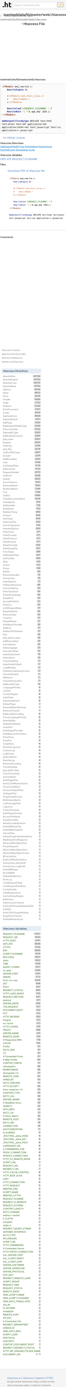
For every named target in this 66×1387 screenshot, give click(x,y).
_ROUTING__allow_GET (22, 1139)
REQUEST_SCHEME (22, 1205)
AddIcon (22, 627)
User (22, 462)
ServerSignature (22, 525)
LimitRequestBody (22, 607)
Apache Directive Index (14, 354)
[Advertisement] (33, 48)
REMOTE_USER (22, 1076)
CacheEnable (22, 889)
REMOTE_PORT (22, 1314)
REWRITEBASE (22, 1069)
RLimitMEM (22, 872)
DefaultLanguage (22, 594)
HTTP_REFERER (22, 1016)
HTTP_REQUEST (22, 1185)
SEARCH (22, 1105)
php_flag (22, 448)
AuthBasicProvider (22, 624)
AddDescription (22, 641)
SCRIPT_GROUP (22, 1281)
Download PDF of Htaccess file (26, 170)
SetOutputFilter (22, 465)
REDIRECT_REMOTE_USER (22, 1278)
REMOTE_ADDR (22, 1036)
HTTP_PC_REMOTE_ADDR (22, 1158)
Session (22, 515)
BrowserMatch (22, 485)
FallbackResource (22, 584)
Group (22, 568)
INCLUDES (22, 957)
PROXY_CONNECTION (22, 1152)
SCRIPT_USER (22, 1334)
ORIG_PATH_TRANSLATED (22, 1301)
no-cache (22, 1023)
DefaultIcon (22, 657)
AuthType (22, 518)
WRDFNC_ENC (22, 1188)
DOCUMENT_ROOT (22, 1009)
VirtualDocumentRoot (22, 498)
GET (22, 983)
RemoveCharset (22, 710)
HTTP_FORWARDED (22, 1245)
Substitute (22, 697)
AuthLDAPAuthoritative (22, 859)
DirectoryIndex (22, 429)
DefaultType (22, 703)
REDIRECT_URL (22, 1168)
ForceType (22, 551)
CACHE (22, 1043)
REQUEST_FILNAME (22, 1198)
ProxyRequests (22, 846)
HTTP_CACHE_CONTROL (22, 1172)
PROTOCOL (22, 1337)
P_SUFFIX (22, 1218)
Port (22, 492)
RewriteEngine (7, 149)
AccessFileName (22, 816)
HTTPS (22, 947)
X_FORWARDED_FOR (22, 1149)
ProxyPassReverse (22, 796)
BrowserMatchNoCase (22, 707)
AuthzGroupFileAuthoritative (22, 836)
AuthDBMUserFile (22, 826)
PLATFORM (22, 1307)
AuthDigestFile (22, 780)
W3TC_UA (22, 1112)
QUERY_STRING (22, 966)
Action (22, 564)
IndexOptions (22, 581)
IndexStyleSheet (22, 654)
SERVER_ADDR (22, 1003)
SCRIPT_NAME (22, 1192)
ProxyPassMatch (22, 786)
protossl (22, 1000)
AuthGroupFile (22, 548)
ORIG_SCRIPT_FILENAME (22, 1298)
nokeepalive (22, 1066)
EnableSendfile (22, 819)
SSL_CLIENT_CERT (22, 1261)
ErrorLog (22, 879)
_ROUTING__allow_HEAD (22, 1135)
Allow (22, 392)
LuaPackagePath (22, 803)
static (22, 960)
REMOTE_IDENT (22, 1291)
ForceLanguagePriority (22, 717)
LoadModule (22, 667)
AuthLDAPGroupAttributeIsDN (22, 905)
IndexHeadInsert (22, 700)
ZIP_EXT (22, 1317)
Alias (22, 561)
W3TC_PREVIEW (22, 1082)
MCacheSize (22, 856)
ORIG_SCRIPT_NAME (22, 1294)
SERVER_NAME (22, 1033)
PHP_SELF (22, 1274)
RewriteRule (22, 149)
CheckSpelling (22, 660)
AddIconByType (22, 684)
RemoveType (22, 614)
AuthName (22, 508)
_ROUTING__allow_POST (22, 1142)
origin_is (22, 1225)
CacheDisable (22, 766)
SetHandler (22, 558)
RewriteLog (22, 760)
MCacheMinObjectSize (22, 842)
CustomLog (22, 750)
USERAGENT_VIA (22, 1145)
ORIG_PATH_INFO (22, 1331)
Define (22, 571)
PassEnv (22, 740)
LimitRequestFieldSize (22, 886)
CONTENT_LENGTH (22, 1208)
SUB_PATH (22, 1341)
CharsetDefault (22, 674)
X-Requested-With (22, 1039)
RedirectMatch (22, 488)
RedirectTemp (22, 511)
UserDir (22, 690)
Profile (22, 1046)
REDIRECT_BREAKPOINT (22, 1324)
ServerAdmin (22, 776)
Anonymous (22, 578)
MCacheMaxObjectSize (22, 849)
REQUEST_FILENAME (24, 159)
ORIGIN (22, 976)
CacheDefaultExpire (22, 895)
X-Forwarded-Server (22, 1248)
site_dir (22, 1304)
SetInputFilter (22, 793)
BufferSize (22, 899)
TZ (22, 1053)
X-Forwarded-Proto (22, 1056)
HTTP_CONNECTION (22, 1182)
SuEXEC (22, 909)
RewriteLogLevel (22, 746)
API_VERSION (22, 1238)
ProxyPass (22, 737)
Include (22, 455)
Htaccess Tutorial (11, 350)
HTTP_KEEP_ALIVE (22, 1175)
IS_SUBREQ (22, 1132)
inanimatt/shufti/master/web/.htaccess (23, 19)
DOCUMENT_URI (20, 1354)
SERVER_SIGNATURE (22, 1268)
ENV (22, 950)
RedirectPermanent (22, 631)
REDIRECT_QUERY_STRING (22, 1228)
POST (22, 986)
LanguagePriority (22, 687)
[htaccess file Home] (7, 4)
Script (32, 149)
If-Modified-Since (22, 1102)
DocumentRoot (22, 650)
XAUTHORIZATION (22, 1129)
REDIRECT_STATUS (22, 990)
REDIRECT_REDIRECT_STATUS (22, 1347)
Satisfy (22, 478)
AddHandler (22, 505)
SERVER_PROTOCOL (22, 1271)
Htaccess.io (14, 1378)
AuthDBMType (22, 869)
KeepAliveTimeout (22, 915)
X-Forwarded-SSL (22, 1321)
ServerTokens (22, 482)
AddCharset (22, 468)
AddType (22, 422)
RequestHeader (22, 472)
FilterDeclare (22, 541)
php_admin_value (22, 637)
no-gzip (22, 970)
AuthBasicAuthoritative (22, 733)
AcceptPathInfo (22, 601)
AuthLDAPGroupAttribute (22, 912)
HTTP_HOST (22, 940)
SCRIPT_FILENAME (22, 953)
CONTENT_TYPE (22, 1092)
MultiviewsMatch (22, 799)
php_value (22, 439)
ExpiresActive (22, 415)
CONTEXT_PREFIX (22, 1062)
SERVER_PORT (22, 973)
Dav (22, 634)
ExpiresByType (22, 432)
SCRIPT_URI (22, 1241)
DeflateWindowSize (22, 919)
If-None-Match (22, 1115)
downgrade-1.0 (22, 1072)
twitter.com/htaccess (12, 361)
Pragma (22, 1019)
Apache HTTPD (44, 1378)
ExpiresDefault (22, 419)
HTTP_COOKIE (22, 1026)
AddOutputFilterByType (18, 15)
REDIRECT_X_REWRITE (22, 1201)
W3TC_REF (22, 1122)
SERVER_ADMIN (22, 1099)
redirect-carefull (22, 1215)
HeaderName (22, 621)
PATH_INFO (22, 1109)
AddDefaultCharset (22, 435)
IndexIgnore (22, 501)
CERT (22, 1178)
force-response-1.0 (22, 1089)
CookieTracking (22, 809)
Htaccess (28, 1378)
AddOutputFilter (22, 554)
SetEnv (22, 495)
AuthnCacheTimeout (22, 902)
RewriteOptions (22, 528)
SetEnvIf (22, 475)
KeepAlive (22, 597)
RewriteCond (45, 146)
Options (22, 389)
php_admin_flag (22, 770)
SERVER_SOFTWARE (22, 1264)
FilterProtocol (22, 538)
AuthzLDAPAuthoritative (22, 783)
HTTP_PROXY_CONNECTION (22, 1251)
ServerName (22, 644)
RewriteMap (22, 720)
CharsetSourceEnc (22, 680)
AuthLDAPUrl (22, 756)
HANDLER (22, 1079)
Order (22, 402)
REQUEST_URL (22, 1165)
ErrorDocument (22, 409)
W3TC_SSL (22, 1096)
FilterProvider (22, 535)
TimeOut (22, 617)
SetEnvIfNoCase (22, 452)
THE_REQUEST (22, 1006)
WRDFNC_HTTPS (22, 1195)
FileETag (22, 445)
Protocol (22, 604)
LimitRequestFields (22, 882)
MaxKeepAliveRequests (22, 839)
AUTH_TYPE (22, 1235)
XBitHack (22, 677)
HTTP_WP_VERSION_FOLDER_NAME (22, 1351)
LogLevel (22, 806)
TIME (22, 963)
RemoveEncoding (22, 763)
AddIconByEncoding (22, 713)
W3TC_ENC (22, 1049)
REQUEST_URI (22, 937)
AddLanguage (22, 647)
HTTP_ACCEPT (22, 1086)
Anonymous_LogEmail (22, 866)
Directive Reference (12, 357)
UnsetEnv (22, 727)
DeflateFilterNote (22, 723)
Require (22, 442)
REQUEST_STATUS (22, 1288)
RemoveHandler (22, 574)
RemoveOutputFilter (22, 789)
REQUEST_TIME (22, 1284)
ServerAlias (22, 833)
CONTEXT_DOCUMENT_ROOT (22, 1344)
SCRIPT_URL (22, 1162)
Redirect (22, 405)
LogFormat (22, 753)
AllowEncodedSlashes (22, 823)
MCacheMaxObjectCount (22, 852)
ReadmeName (22, 611)
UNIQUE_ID (22, 1327)
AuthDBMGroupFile (22, 829)
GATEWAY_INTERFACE (22, 1231)
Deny (22, 396)
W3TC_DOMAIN (22, 1211)
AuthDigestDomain (22, 813)
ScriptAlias (22, 743)
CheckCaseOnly (22, 773)
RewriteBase (31, 146)
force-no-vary (22, 980)
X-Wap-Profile (22, 1059)
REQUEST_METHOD (22, 996)
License (20, 137)
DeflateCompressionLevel (22, 670)
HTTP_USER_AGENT (22, 993)
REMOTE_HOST (22, 1119)
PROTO (22, 1029)
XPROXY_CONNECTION (22, 1155)
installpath (22, 1311)
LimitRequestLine (22, 892)
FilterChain (22, 531)
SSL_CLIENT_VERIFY (22, 1258)
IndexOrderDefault (22, 664)
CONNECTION (22, 1125)
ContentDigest (22, 693)
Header (22, 399)
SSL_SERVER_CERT (22, 1254)
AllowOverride (22, 545)
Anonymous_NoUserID (22, 862)
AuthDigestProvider (22, 730)
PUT (22, 1013)
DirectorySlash (22, 591)
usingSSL (22, 1221)
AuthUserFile (22, 521)
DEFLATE (5, 159)
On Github (9, 137)
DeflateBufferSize (22, 876)
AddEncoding (22, 458)
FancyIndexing (22, 588)
